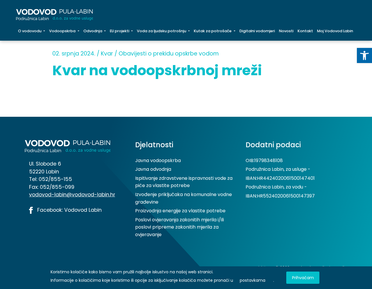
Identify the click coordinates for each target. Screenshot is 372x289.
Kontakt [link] (305, 30)
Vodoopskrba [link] (62, 30)
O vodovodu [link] (30, 30)
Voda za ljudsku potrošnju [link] (162, 30)
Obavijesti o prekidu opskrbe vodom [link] (169, 54)
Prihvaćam (303, 278)
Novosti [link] (286, 30)
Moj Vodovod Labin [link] (335, 30)
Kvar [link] (107, 54)
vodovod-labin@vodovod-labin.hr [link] (72, 194)
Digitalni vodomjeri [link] (257, 30)
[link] (364, 55)
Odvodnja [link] (93, 30)
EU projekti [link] (120, 30)
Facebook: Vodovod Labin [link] (69, 210)
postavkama (252, 280)
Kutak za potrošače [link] (213, 30)
